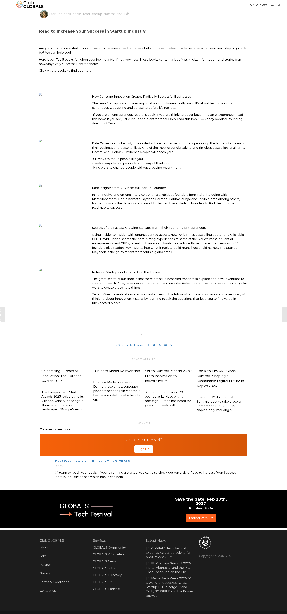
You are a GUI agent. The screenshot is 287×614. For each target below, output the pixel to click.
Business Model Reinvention (116, 371)
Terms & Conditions (54, 582)
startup (96, 14)
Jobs (43, 556)
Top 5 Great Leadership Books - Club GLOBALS (92, 461)
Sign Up (143, 449)
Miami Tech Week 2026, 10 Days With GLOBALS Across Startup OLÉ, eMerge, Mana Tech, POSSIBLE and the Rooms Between (169, 587)
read (86, 14)
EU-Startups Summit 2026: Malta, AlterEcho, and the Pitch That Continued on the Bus (169, 568)
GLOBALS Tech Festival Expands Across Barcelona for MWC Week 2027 (168, 553)
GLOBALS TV (102, 582)
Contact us (48, 591)
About (44, 547)
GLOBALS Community (109, 547)
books (77, 14)
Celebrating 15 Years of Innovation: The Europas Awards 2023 (61, 376)
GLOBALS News (104, 561)
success (109, 14)
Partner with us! (201, 518)
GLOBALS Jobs (104, 568)
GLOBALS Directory (107, 575)
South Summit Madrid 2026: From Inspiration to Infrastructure (168, 376)
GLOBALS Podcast (106, 589)
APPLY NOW (258, 4)
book (67, 14)
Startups (55, 14)
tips (119, 14)
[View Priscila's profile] (44, 14)
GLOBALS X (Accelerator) (111, 554)
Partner (45, 565)
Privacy (45, 573)
